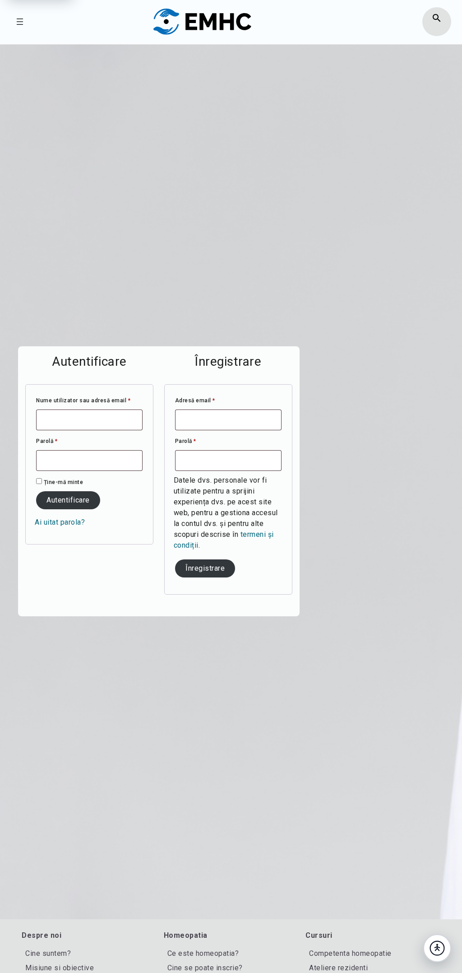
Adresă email (210, 400)
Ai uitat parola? (60, 522)
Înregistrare (205, 568)
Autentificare (68, 500)
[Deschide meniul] (20, 22)
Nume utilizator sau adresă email (89, 400)
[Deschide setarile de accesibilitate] (437, 948)
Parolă (61, 441)
